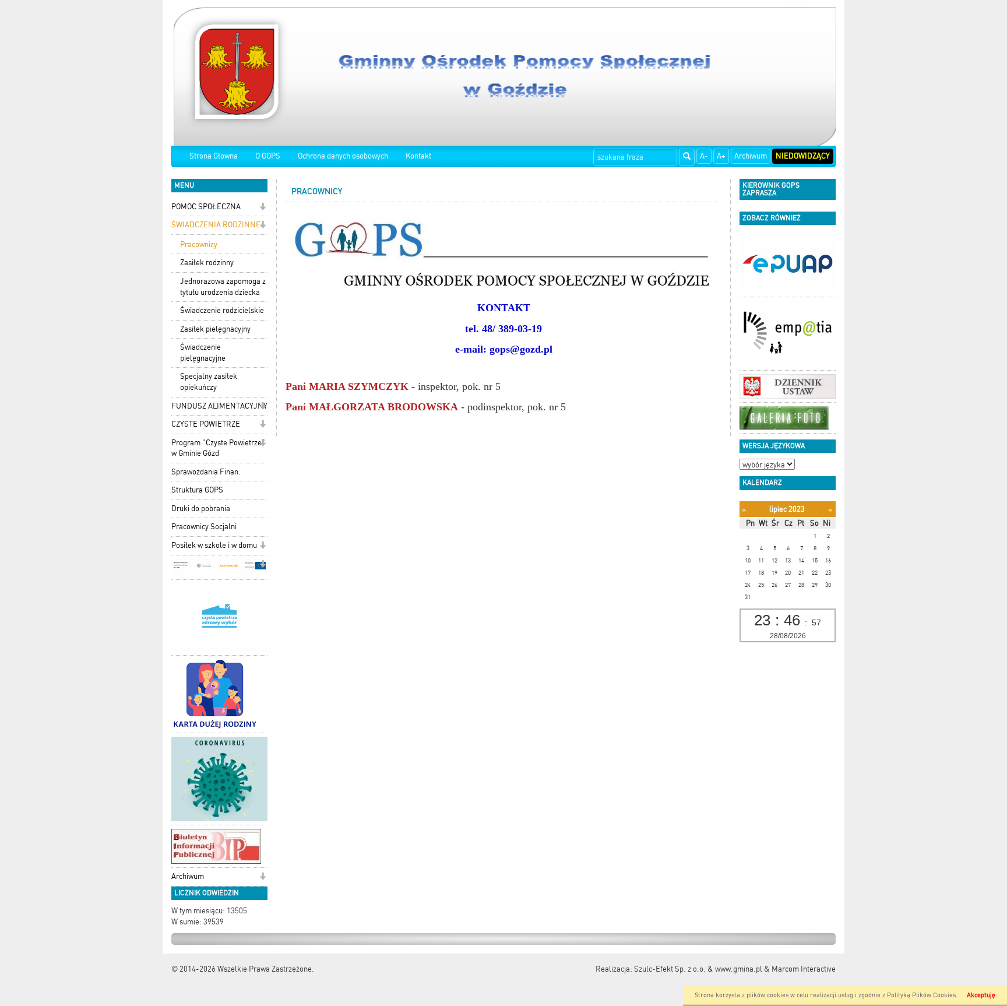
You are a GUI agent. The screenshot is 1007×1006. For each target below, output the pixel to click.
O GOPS (267, 156)
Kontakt (418, 156)
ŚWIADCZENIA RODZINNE (215, 224)
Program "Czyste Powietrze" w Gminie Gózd (218, 448)
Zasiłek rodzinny (207, 262)
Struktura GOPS (197, 490)
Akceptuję (981, 995)
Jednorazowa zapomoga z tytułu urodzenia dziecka (223, 287)
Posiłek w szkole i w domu (214, 545)
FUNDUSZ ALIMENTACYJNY (219, 406)
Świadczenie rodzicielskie (222, 310)
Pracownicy (198, 244)
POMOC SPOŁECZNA (206, 206)
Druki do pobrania (200, 508)
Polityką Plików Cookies (921, 995)
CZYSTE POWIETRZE (205, 424)
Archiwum (750, 156)
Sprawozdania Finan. (206, 471)
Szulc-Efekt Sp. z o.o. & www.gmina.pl (698, 969)
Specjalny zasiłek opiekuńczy (208, 382)
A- (704, 156)
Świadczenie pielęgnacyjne (203, 353)
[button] (262, 207)
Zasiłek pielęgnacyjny (215, 329)
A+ (721, 156)
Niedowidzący (803, 156)
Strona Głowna (213, 156)
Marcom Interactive (804, 969)
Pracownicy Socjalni (204, 526)
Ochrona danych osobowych (343, 156)
